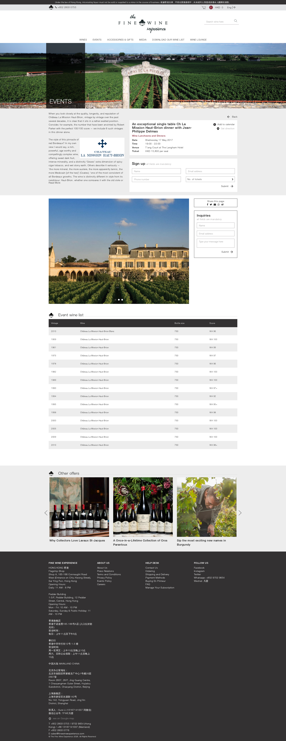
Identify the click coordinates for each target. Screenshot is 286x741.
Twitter (197, 574)
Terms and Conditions (109, 574)
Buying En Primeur (155, 580)
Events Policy (104, 580)
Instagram (199, 571)
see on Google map (63, 718)
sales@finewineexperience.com (67, 733)
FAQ (147, 584)
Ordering (150, 571)
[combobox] (210, 179)
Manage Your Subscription (159, 587)
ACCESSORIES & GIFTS (120, 39)
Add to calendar (226, 124)
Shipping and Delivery (157, 574)
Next (238, 512)
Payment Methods (155, 577)
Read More (54, 182)
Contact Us (151, 567)
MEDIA (143, 39)
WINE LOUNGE (198, 39)
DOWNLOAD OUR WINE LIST (168, 39)
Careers (101, 584)
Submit (225, 186)
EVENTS (97, 39)
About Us (102, 567)
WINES (83, 39)
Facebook (199, 567)
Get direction (227, 128)
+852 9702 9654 (215, 577)
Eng (229, 7)
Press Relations (105, 571)
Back (234, 116)
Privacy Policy (104, 577)
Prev (47, 512)
